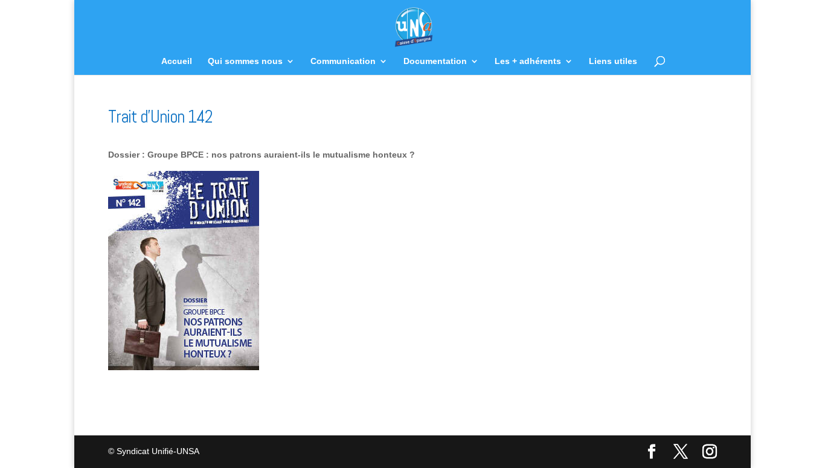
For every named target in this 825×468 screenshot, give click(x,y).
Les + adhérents (528, 61)
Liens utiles (613, 61)
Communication (343, 61)
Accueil (176, 61)
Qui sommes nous (245, 61)
